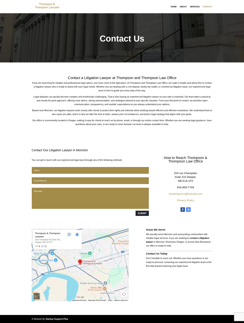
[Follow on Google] (188, 209)
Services (195, 7)
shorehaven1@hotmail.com (185, 193)
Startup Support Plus (57, 319)
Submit (142, 213)
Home (174, 7)
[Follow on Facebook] (182, 209)
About (183, 7)
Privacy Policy (185, 200)
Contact (207, 7)
